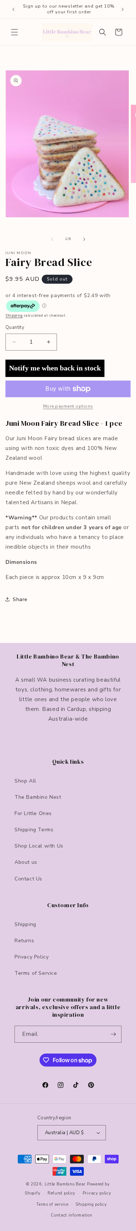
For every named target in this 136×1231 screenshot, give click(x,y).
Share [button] (20, 599)
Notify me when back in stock (55, 368)
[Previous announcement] (13, 9)
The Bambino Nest (38, 797)
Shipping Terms (34, 829)
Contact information (71, 1215)
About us (26, 862)
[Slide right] (84, 239)
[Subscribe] (113, 1034)
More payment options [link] (68, 406)
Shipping (14, 315)
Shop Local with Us (39, 845)
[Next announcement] (123, 9)
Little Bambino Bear (65, 1184)
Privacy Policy (32, 956)
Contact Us (28, 878)
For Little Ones (33, 813)
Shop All (25, 780)
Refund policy (61, 1193)
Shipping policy (91, 1204)
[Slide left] (52, 239)
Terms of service (52, 1204)
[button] (14, 32)
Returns (24, 940)
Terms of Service (36, 973)
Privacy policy (97, 1193)
